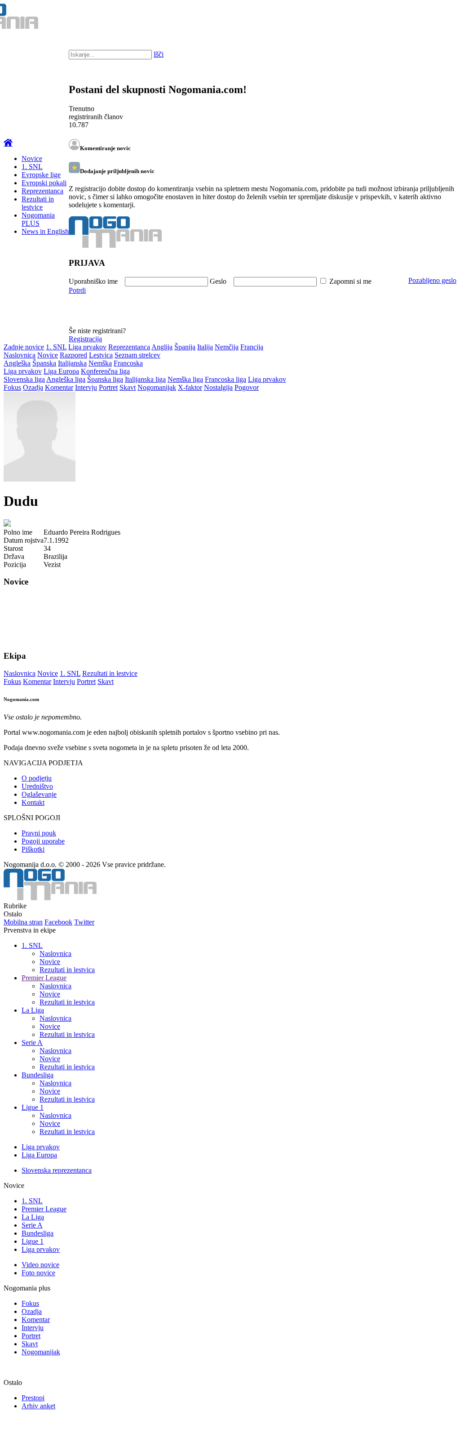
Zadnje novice (24, 347)
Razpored (73, 355)
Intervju (86, 387)
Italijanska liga (145, 379)
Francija (251, 347)
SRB (417, 18)
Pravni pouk (39, 833)
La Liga (33, 1010)
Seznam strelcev (137, 355)
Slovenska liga (24, 379)
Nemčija (227, 347)
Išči (159, 54)
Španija (184, 347)
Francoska (128, 363)
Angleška (17, 363)
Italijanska (72, 363)
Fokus (12, 387)
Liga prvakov (87, 347)
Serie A (32, 1042)
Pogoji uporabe (43, 841)
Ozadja (33, 387)
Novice (32, 158)
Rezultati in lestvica (67, 970)
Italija (205, 347)
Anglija (161, 347)
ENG (435, 18)
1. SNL (32, 166)
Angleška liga (65, 379)
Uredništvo (37, 786)
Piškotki (33, 849)
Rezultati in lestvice (38, 203)
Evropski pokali (44, 183)
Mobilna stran (23, 922)
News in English (45, 231)
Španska (44, 363)
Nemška (100, 363)
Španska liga (105, 379)
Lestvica (101, 355)
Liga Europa (61, 371)
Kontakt (33, 802)
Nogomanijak (156, 387)
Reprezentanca (42, 191)
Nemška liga (185, 379)
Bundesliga (37, 1075)
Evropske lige (41, 175)
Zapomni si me (350, 281)
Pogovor (246, 387)
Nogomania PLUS (38, 219)
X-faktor (190, 387)
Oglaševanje (39, 794)
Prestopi (33, 1398)
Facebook (58, 922)
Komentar (59, 387)
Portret (108, 387)
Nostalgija (218, 387)
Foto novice (38, 1273)
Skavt (127, 387)
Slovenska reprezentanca (57, 1170)
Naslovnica (19, 355)
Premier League (44, 978)
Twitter (84, 922)
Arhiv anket (38, 1406)
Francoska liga (225, 379)
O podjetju (37, 778)
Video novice (40, 1264)
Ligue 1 (33, 1107)
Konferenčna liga (105, 371)
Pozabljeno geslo (432, 280)
